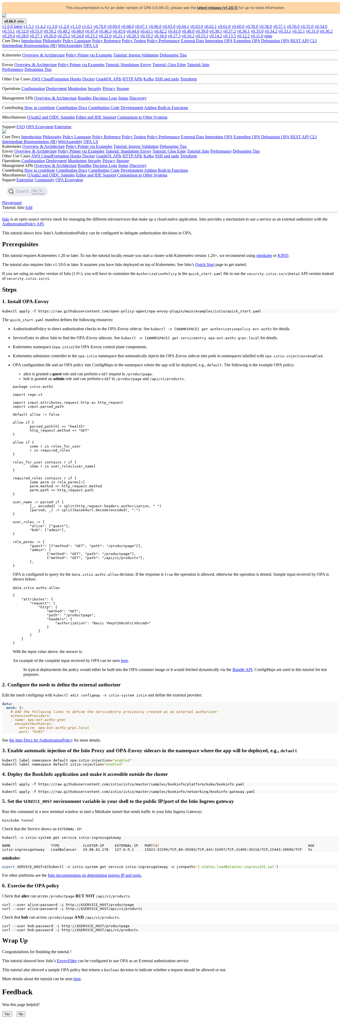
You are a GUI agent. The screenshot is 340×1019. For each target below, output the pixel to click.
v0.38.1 (215, 31)
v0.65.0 (169, 26)
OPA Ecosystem (39, 126)
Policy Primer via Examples (89, 55)
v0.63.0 (196, 26)
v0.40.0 (188, 31)
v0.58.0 (265, 26)
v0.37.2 (229, 31)
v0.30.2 (326, 31)
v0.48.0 (77, 31)
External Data (192, 40)
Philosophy (52, 40)
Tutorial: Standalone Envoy (128, 64)
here (124, 660)
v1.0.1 (87, 26)
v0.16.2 (188, 36)
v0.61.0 (224, 26)
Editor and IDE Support (96, 117)
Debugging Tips (173, 55)
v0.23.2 (91, 36)
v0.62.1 (210, 26)
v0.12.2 (243, 36)
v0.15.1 (202, 36)
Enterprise (62, 126)
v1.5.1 (28, 26)
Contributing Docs (71, 107)
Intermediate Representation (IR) (29, 45)
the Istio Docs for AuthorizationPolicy (41, 740)
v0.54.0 (320, 26)
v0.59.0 (251, 26)
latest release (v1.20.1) (217, 7)
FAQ (20, 126)
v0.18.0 (160, 36)
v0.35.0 (257, 31)
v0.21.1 (119, 36)
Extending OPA (246, 40)
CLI (313, 40)
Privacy (109, 88)
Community (44, 180)
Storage (122, 88)
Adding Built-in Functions (166, 107)
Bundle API (242, 669)
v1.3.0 (52, 26)
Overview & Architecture (43, 55)
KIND (283, 255)
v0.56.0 (293, 26)
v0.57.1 (279, 26)
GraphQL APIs (108, 79)
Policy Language (77, 40)
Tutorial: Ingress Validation (136, 55)
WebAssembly (70, 45)
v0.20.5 (132, 36)
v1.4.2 (40, 26)
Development (132, 107)
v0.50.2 (50, 31)
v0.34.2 (271, 31)
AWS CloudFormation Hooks (56, 79)
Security (94, 88)
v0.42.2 (160, 31)
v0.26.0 (50, 36)
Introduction (31, 40)
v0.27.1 (36, 36)
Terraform (188, 79)
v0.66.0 (155, 26)
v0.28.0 (22, 36)
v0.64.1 (182, 26)
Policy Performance (163, 40)
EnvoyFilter (67, 960)
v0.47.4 (91, 31)
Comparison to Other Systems (142, 117)
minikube (264, 255)
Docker (88, 79)
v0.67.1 (141, 26)
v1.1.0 (75, 26)
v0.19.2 (146, 36)
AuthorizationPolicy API (23, 224)
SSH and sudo (167, 79)
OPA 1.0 (90, 45)
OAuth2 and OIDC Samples (51, 117)
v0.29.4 (8, 36)
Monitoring (77, 88)
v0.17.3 (174, 36)
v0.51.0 (36, 31)
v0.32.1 (298, 31)
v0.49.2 (63, 31)
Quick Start (204, 264)
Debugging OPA (275, 40)
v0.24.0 (77, 36)
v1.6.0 (12, 26)
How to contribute (39, 107)
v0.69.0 (113, 26)
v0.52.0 (22, 31)
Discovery (138, 98)
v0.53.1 (8, 31)
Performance (12, 69)
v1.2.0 (63, 26)
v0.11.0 (257, 36)
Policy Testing (134, 40)
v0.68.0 (127, 26)
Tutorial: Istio (198, 64)
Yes (7, 1014)
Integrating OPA (218, 40)
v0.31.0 (312, 31)
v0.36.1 (243, 31)
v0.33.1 (284, 31)
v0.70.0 (100, 26)
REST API (299, 40)
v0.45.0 (119, 31)
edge (268, 36)
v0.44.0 (132, 31)
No (21, 1014)
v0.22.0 (105, 36)
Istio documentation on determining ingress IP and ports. (95, 875)
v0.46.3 (105, 31)
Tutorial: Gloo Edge (169, 64)
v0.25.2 (63, 36)
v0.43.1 (146, 31)
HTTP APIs (132, 79)
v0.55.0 (307, 26)
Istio (5, 219)
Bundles (85, 98)
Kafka (148, 79)
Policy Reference (106, 40)
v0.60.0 (238, 26)
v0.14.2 (215, 36)
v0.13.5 (229, 36)
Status (123, 98)
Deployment (56, 88)
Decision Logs (105, 98)
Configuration (33, 88)
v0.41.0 (174, 31)
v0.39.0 (202, 31)
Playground (12, 202)
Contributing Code (104, 107)
